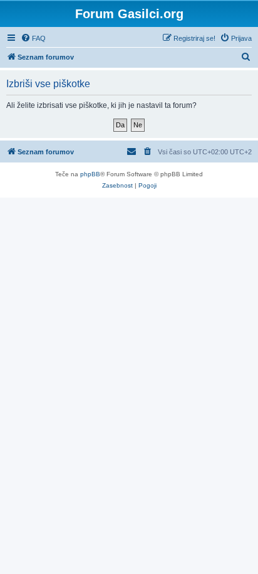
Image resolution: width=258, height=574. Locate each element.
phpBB (90, 174)
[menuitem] (33, 38)
